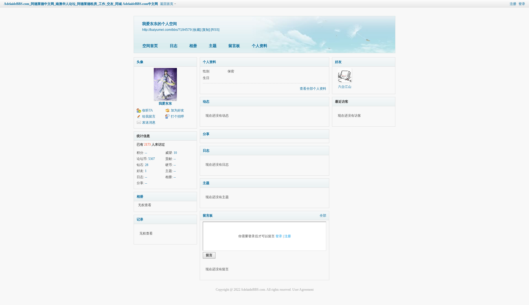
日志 (173, 46)
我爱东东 (165, 103)
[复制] (206, 29)
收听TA (147, 110)
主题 (213, 46)
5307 (151, 159)
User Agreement (303, 290)
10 (175, 153)
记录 (140, 219)
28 (146, 165)
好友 (338, 62)
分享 (206, 134)
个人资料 (259, 46)
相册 (193, 46)
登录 (522, 4)
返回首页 (166, 4)
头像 (140, 62)
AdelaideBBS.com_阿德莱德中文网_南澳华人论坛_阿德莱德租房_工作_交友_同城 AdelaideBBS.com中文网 (81, 4)
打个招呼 (177, 116)
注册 (513, 4)
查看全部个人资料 (313, 89)
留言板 (234, 46)
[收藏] (197, 29)
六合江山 (344, 87)
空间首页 (150, 46)
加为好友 (177, 110)
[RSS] (215, 29)
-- (146, 153)
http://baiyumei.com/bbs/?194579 (167, 29)
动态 (206, 102)
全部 (323, 215)
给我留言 (148, 116)
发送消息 (148, 122)
